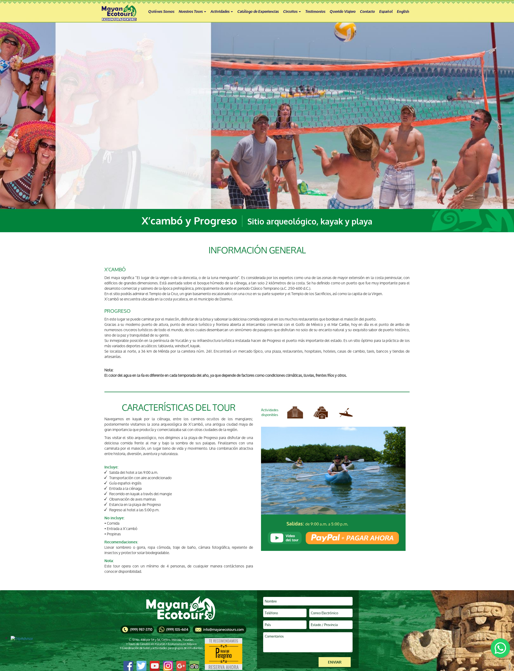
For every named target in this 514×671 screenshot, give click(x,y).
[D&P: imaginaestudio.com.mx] (509, 666)
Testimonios (315, 11)
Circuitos (290, 11)
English (403, 11)
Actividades (220, 11)
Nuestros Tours (191, 11)
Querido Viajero (343, 11)
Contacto (367, 11)
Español (385, 11)
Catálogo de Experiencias (258, 11)
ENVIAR (335, 662)
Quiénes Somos (161, 11)
